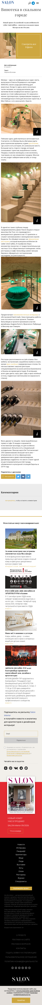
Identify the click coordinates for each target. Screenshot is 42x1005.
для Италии (33, 143)
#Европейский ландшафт (27, 566)
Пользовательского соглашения (18, 751)
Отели (21, 871)
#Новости (8, 608)
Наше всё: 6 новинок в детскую (19, 633)
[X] (18, 476)
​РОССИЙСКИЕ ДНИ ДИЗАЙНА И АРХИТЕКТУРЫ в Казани (20, 592)
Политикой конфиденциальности (18, 753)
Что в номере (15, 831)
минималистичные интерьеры (26, 315)
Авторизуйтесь (10, 500)
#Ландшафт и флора (11, 566)
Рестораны (21, 875)
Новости (21, 844)
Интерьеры (21, 848)
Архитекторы (21, 854)
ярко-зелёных (12, 364)
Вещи (21, 858)
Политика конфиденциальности (21, 961)
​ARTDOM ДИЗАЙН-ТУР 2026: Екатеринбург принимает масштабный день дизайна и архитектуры (18, 672)
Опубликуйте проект (21, 888)
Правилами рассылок (14, 755)
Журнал (21, 878)
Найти (29, 3)
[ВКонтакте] (23, 476)
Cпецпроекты (21, 881)
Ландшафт (21, 851)
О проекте (21, 935)
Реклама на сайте (21, 940)
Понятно (21, 1000)
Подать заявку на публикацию (21, 953)
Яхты (21, 868)
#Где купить (9, 643)
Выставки (21, 865)
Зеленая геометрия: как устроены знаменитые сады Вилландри (20, 552)
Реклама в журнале (21, 944)
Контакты (21, 948)
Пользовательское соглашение (21, 957)
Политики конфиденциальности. (26, 994)
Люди (21, 861)
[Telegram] (28, 476)
